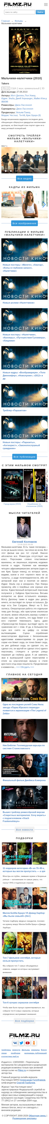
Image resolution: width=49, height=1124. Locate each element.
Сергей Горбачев (26, 1083)
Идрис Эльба (8, 98)
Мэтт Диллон (17, 95)
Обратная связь (37, 1116)
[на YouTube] (27, 1042)
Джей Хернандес (24, 98)
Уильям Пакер (23, 112)
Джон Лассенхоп (23, 105)
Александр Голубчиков (32, 1080)
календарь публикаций (35, 1053)
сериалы (35, 1050)
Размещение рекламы (25, 1118)
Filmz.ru (22, 1070)
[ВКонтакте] (15, 1042)
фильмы (26, 1050)
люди (4, 1053)
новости (16, 1050)
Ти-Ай (22, 115)
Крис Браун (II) (33, 115)
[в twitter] (21, 1042)
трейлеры (6, 1050)
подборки (15, 1053)
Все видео (24, 178)
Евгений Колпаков (24, 541)
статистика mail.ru (10, 1056)
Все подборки (24, 1021)
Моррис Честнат (9, 115)
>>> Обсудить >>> (25, 667)
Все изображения (24, 223)
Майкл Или (39, 98)
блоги (44, 1050)
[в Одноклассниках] (33, 1042)
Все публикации (25, 456)
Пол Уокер (30, 95)
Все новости (24, 829)
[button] (44, 204)
